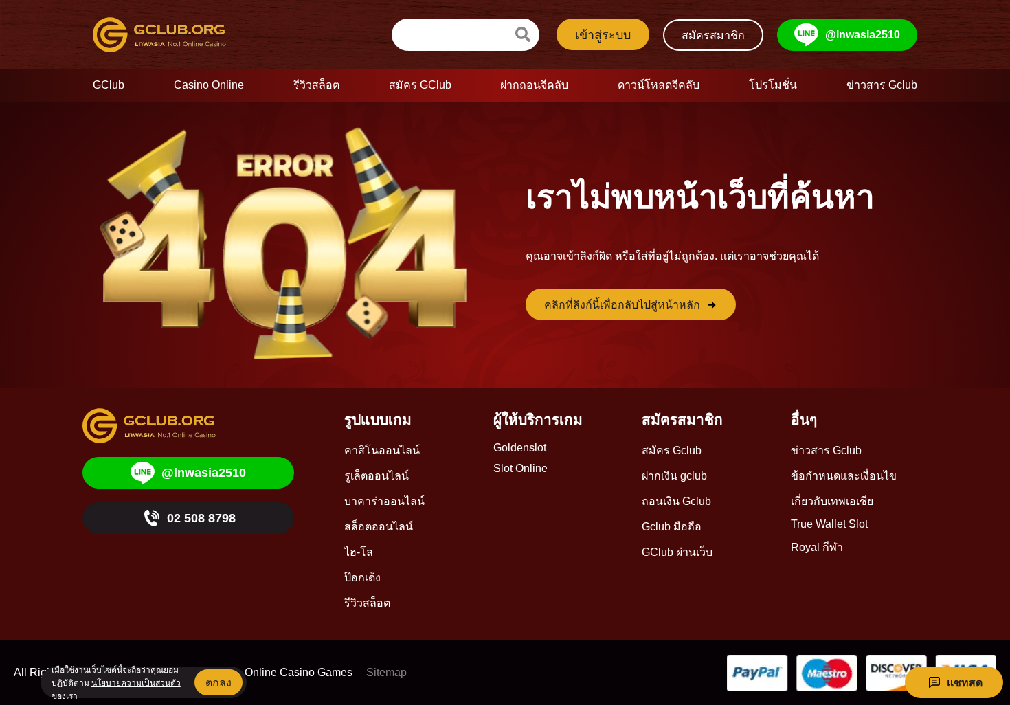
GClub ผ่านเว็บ (677, 552)
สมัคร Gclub (672, 450)
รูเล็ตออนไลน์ (376, 476)
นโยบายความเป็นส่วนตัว (136, 683)
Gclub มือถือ (672, 527)
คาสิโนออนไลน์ (382, 450)
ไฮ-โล (358, 552)
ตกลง (218, 683)
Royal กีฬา (817, 547)
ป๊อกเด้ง (362, 577)
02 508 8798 (201, 518)
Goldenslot (519, 448)
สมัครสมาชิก (713, 35)
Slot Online (520, 468)
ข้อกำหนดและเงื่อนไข (844, 476)
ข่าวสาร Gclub (826, 450)
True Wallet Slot (829, 524)
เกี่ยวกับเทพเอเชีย (832, 501)
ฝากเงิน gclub (674, 476)
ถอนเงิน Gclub (676, 501)
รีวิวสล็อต (367, 603)
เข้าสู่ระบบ (603, 35)
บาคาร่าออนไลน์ (384, 501)
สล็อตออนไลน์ (378, 527)
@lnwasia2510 (862, 35)
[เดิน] (523, 34)
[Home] (171, 34)
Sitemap (386, 672)
